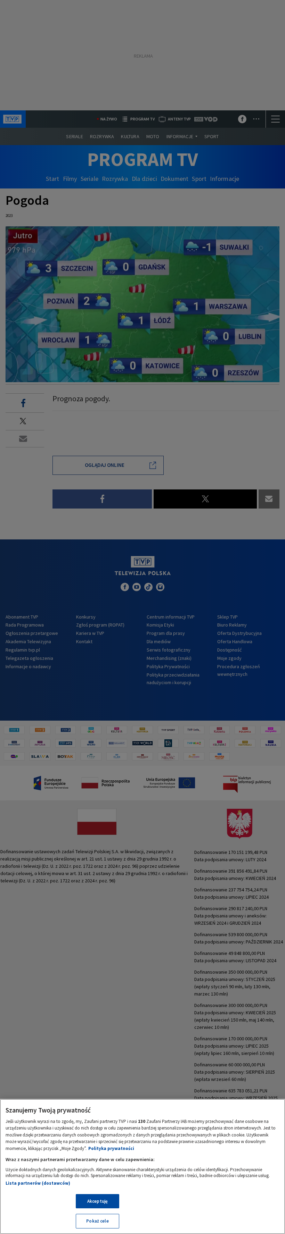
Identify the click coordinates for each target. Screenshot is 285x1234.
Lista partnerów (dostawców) (38, 1183)
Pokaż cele (97, 1221)
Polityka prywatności (111, 1148)
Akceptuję (97, 1201)
